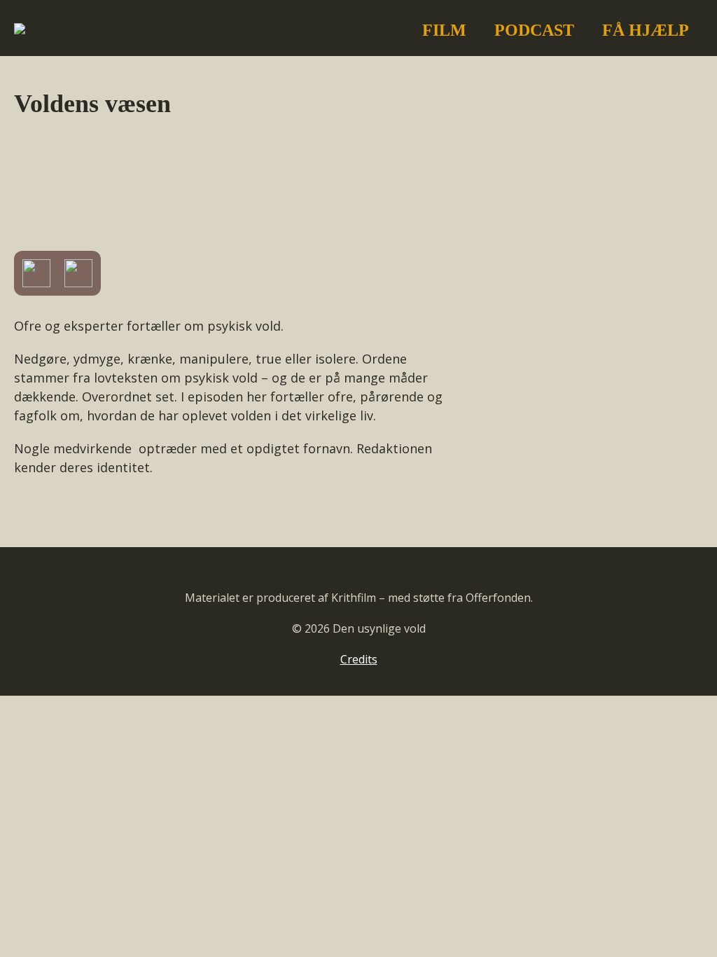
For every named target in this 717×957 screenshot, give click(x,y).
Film (444, 30)
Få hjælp (645, 30)
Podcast (534, 30)
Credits (358, 659)
